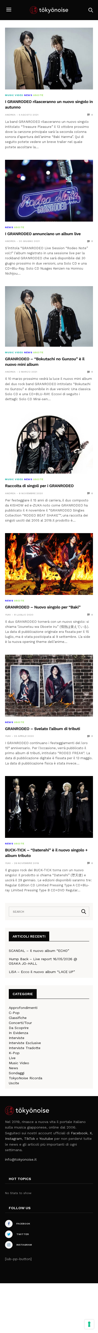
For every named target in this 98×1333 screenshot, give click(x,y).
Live (12, 1058)
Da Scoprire (19, 1028)
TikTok (29, 1139)
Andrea (10, 114)
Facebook (79, 1133)
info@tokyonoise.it (21, 1159)
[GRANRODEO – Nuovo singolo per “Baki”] (49, 564)
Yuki (8, 614)
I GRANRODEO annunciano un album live (43, 233)
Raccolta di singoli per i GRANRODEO (39, 485)
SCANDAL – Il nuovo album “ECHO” (39, 951)
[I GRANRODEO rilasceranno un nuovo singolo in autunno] (49, 58)
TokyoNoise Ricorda (25, 1078)
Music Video (14, 95)
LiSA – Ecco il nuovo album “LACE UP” (42, 972)
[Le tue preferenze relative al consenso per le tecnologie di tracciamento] (89, 1324)
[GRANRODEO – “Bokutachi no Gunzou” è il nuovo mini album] (49, 316)
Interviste (16, 1038)
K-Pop (14, 1053)
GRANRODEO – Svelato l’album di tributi (42, 728)
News (28, 95)
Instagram (13, 1139)
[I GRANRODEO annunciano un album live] (49, 191)
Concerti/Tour (20, 1022)
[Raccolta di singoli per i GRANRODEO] (49, 443)
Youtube (46, 1139)
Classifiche (18, 1017)
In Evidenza (18, 1033)
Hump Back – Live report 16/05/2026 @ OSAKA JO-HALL (43, 961)
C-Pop (14, 1012)
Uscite (38, 95)
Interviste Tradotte (24, 1048)
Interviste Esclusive (25, 1043)
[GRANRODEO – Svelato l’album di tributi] (49, 685)
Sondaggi (16, 1073)
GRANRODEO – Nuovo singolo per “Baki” (42, 607)
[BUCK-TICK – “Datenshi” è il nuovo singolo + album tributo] (49, 807)
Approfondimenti (23, 1007)
